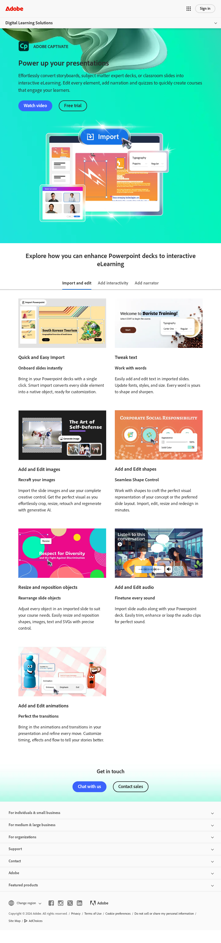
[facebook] (51, 903)
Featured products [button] (23, 885)
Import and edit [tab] (76, 283)
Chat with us (89, 786)
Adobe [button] (14, 873)
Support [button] (15, 849)
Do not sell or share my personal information (164, 913)
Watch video (35, 105)
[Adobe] (14, 8)
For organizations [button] (22, 837)
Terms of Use (93, 913)
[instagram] (60, 903)
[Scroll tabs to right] (216, 283)
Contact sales (130, 786)
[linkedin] (79, 903)
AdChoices (36, 921)
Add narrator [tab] (147, 283)
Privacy (76, 913)
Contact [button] (15, 861)
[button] (188, 8)
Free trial (73, 105)
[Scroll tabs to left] (4, 283)
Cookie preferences (118, 913)
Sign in (205, 8)
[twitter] (70, 903)
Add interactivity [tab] (113, 283)
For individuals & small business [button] (34, 812)
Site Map (14, 921)
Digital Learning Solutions (29, 22)
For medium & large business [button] (32, 825)
